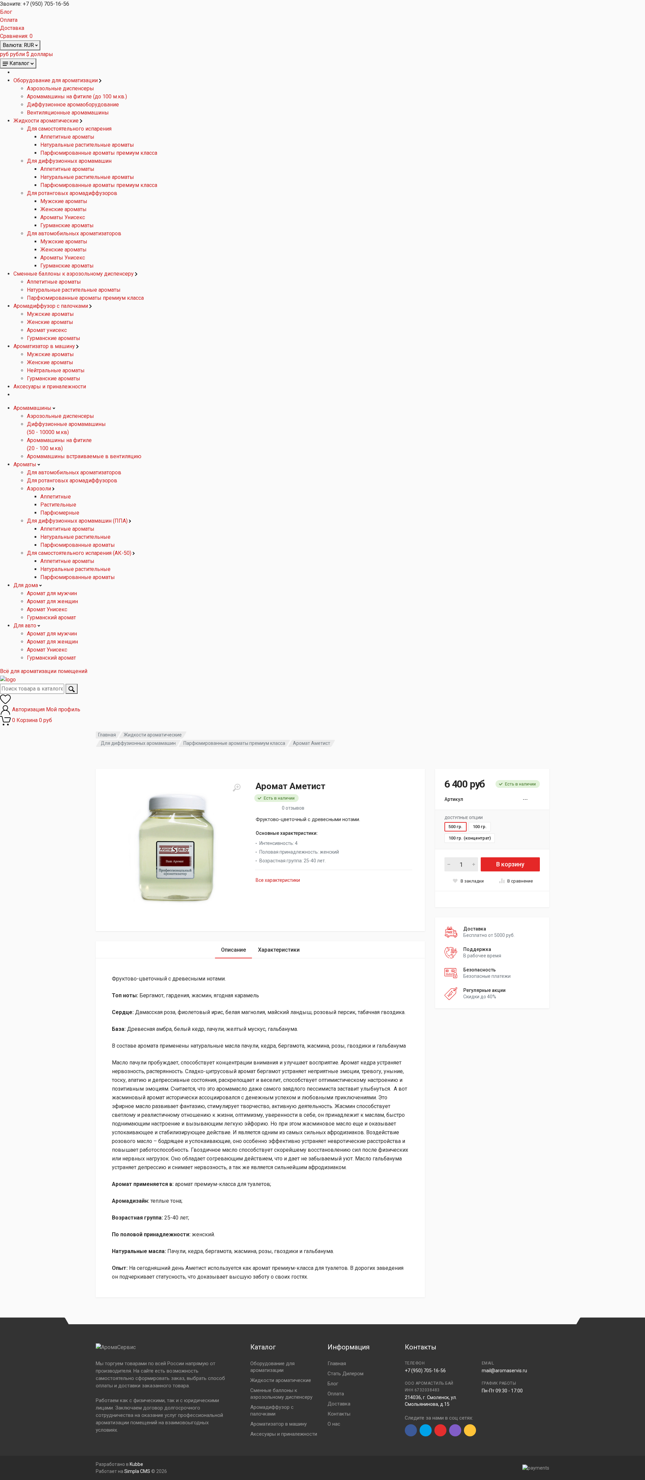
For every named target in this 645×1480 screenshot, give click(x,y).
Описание (233, 950)
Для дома (26, 585)
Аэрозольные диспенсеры (60, 88)
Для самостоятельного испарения (69, 129)
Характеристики (279, 950)
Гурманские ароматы (67, 225)
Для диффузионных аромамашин (69, 161)
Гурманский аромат (51, 617)
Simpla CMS (137, 1471)
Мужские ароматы (63, 201)
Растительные (58, 505)
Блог (6, 12)
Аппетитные (55, 496)
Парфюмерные (59, 513)
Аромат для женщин (52, 601)
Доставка (12, 28)
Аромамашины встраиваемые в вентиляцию (84, 456)
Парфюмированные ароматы (77, 545)
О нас (334, 1424)
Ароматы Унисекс (62, 217)
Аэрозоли (39, 488)
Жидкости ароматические (46, 120)
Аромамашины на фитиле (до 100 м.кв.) (77, 96)
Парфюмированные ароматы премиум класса (98, 153)
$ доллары (39, 54)
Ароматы (25, 464)
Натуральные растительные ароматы (87, 145)
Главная (107, 734)
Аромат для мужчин (52, 593)
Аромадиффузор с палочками (51, 306)
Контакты (339, 1414)
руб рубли (12, 54)
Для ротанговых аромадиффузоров (72, 193)
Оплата (8, 20)
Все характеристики (278, 880)
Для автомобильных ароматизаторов (74, 233)
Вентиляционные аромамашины (68, 112)
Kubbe (136, 1464)
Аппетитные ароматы (67, 137)
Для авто (25, 625)
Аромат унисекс (47, 330)
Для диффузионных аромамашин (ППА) (78, 521)
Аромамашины (33, 408)
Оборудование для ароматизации (56, 80)
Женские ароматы (63, 209)
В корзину (510, 864)
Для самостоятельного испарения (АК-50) (80, 553)
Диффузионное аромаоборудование (73, 104)
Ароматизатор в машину (44, 346)
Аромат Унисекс (47, 609)
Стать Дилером (345, 1374)
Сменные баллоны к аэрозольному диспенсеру (74, 274)
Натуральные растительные (75, 537)
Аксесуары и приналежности (49, 386)
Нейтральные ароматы (56, 370)
